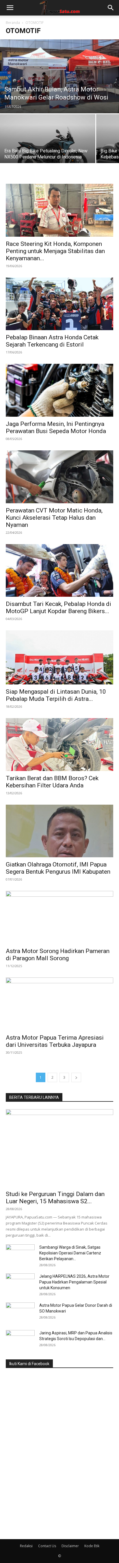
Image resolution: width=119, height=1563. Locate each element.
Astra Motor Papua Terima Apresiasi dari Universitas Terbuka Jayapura (55, 1041)
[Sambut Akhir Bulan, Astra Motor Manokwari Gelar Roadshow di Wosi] (59, 76)
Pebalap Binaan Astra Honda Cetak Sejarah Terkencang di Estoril (52, 341)
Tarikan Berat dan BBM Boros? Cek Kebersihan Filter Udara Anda (52, 782)
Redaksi (26, 1545)
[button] (10, 8)
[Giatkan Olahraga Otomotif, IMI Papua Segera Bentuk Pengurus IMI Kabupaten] (59, 831)
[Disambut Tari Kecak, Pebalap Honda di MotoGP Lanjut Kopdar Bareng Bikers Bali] (59, 570)
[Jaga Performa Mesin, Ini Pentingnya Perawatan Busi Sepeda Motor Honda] (59, 390)
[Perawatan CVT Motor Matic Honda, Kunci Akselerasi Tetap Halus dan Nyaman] (59, 476)
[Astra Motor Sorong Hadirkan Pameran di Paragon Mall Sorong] (59, 917)
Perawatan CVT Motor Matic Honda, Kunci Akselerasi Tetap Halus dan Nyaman (54, 517)
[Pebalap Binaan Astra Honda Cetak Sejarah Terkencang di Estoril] (59, 304)
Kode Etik (91, 1545)
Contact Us (47, 1545)
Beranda (13, 22)
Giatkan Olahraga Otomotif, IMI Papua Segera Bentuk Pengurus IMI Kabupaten (58, 868)
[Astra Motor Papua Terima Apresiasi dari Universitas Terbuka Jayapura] (59, 1003)
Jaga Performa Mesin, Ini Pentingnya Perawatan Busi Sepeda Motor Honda (56, 427)
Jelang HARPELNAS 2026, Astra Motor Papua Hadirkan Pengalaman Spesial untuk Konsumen (74, 1282)
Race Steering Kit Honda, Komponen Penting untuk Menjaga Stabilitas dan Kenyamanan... (55, 251)
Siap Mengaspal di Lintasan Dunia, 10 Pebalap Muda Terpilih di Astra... (56, 695)
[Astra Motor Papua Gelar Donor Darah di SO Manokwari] (20, 1312)
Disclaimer (70, 1545)
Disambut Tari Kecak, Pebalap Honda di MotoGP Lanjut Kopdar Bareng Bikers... (58, 607)
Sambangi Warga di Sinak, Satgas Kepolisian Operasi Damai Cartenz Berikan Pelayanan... (70, 1253)
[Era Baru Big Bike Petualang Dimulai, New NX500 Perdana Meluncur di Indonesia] (47, 149)
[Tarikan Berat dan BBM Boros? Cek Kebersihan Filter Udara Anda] (59, 744)
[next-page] (76, 1077)
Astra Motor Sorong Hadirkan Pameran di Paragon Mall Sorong (57, 955)
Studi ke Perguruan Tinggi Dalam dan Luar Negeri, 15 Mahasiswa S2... (55, 1198)
